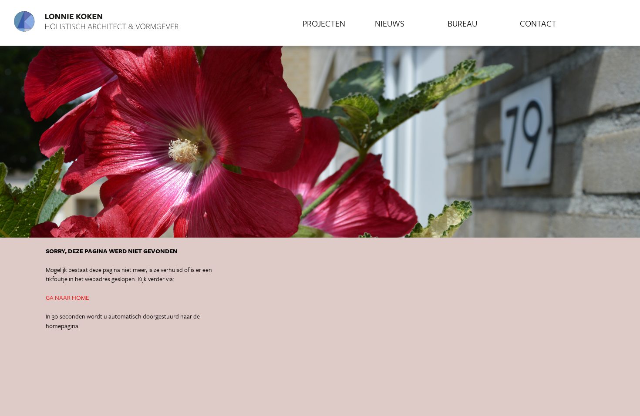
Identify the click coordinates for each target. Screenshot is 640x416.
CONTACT (538, 23)
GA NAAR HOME (67, 297)
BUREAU (462, 23)
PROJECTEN (324, 23)
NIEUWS (389, 23)
